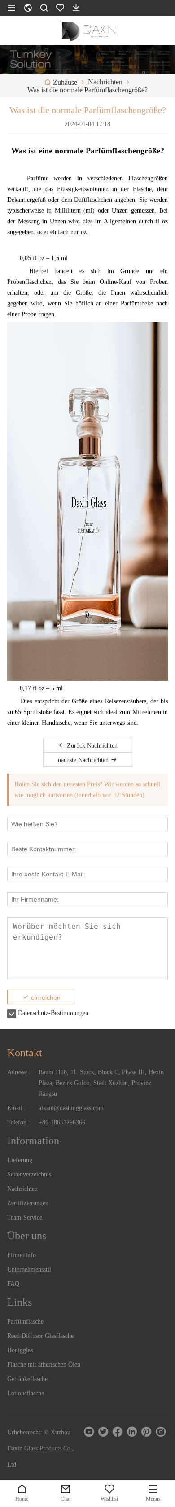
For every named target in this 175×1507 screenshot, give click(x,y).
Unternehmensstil (29, 1269)
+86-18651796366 (62, 1122)
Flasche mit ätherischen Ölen (43, 1364)
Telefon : (18, 1122)
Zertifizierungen (27, 1203)
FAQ (13, 1284)
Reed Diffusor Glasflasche (40, 1336)
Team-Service (24, 1217)
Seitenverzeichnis (29, 1174)
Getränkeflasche (27, 1379)
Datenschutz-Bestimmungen (53, 1013)
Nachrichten (22, 1188)
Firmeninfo (21, 1255)
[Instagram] (160, 1431)
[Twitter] (103, 1431)
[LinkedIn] (132, 1431)
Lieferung (19, 1160)
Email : (16, 1108)
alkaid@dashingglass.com (71, 1108)
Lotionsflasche (25, 1393)
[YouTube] (88, 1431)
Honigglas (20, 1350)
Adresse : (19, 1072)
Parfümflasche (25, 1321)
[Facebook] (117, 1431)
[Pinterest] (146, 1431)
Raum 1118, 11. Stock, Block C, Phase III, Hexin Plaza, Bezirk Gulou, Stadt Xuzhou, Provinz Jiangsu (101, 1083)
